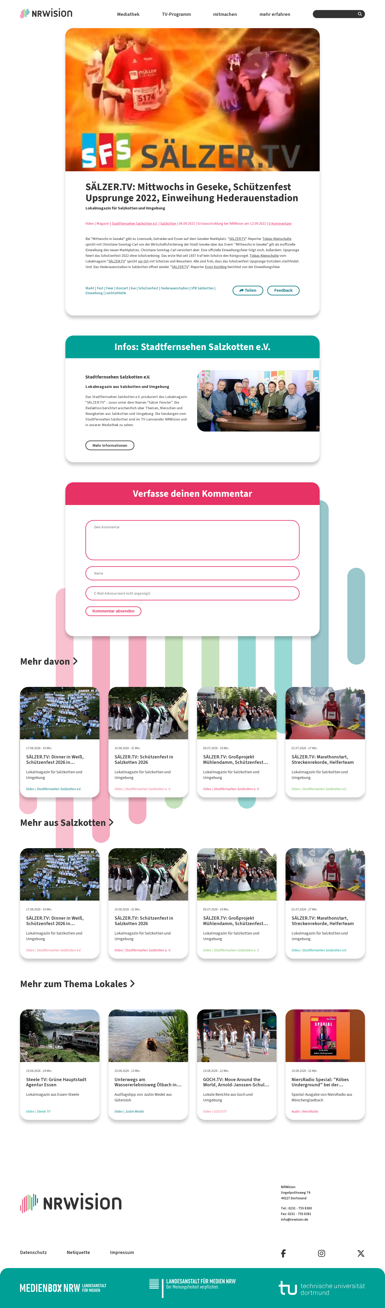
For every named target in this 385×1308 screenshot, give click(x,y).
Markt (90, 288)
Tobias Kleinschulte (276, 238)
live (134, 288)
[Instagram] (321, 1253)
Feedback (283, 290)
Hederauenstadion (175, 288)
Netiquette (78, 1252)
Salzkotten (168, 223)
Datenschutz (33, 1252)
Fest (100, 288)
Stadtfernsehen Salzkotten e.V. (135, 223)
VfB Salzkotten (202, 288)
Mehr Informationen (109, 445)
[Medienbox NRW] (63, 1288)
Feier (110, 288)
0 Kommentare (280, 223)
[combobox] (339, 14)
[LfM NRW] (192, 1288)
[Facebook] (283, 1253)
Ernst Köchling (216, 266)
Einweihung (94, 293)
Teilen (250, 290)
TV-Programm (176, 14)
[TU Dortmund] (322, 1288)
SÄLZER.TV (237, 238)
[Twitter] (361, 1253)
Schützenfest (148, 288)
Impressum (122, 1252)
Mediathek (128, 14)
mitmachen (225, 14)
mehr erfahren (274, 14)
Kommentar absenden (113, 611)
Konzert (122, 288)
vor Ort (143, 261)
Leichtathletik (115, 293)
